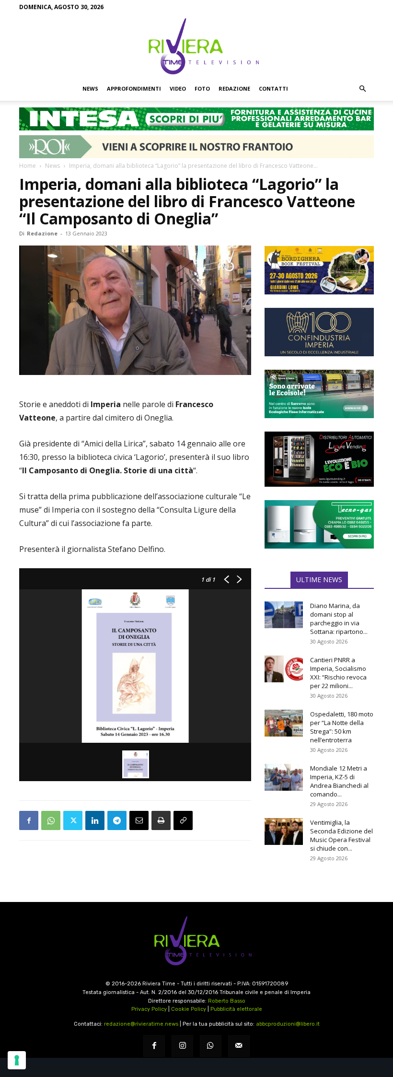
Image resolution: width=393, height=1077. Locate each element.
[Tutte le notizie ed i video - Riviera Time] (196, 941)
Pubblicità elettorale (236, 1009)
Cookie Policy (188, 1009)
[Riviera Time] (196, 46)
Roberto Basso (226, 1001)
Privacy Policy (149, 1009)
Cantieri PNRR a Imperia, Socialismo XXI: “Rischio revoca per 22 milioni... (338, 673)
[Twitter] (72, 820)
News (90, 88)
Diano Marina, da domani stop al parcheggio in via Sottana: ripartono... (339, 618)
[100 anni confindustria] (319, 332)
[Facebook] (28, 820)
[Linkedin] (94, 820)
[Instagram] (182, 1046)
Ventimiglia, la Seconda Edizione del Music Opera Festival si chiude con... (341, 835)
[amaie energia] (319, 394)
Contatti (273, 88)
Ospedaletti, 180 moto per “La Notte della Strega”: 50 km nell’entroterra (341, 727)
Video (178, 88)
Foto (202, 88)
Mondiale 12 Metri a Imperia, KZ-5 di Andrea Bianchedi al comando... (339, 781)
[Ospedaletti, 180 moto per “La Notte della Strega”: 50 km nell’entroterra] (284, 723)
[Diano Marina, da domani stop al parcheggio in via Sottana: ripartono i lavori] (284, 614)
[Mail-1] (239, 1046)
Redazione (234, 88)
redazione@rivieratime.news (141, 1024)
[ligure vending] (319, 459)
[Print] (161, 820)
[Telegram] (117, 820)
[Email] (139, 820)
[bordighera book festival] (319, 270)
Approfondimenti (134, 88)
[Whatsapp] (210, 1046)
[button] (362, 88)
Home (27, 166)
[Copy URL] (183, 820)
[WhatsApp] (50, 820)
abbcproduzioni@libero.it (288, 1024)
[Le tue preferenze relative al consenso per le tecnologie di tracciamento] (17, 1060)
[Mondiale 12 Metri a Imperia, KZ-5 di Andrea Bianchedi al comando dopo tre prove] (284, 777)
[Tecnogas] (319, 524)
